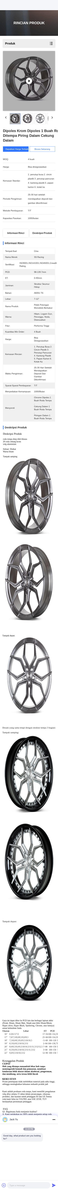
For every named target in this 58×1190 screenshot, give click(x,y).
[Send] (53, 1185)
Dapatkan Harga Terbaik (17, 149)
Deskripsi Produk (42, 233)
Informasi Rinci (15, 233)
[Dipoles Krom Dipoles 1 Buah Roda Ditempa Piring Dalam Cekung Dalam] (29, 81)
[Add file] (4, 1185)
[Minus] (54, 1119)
